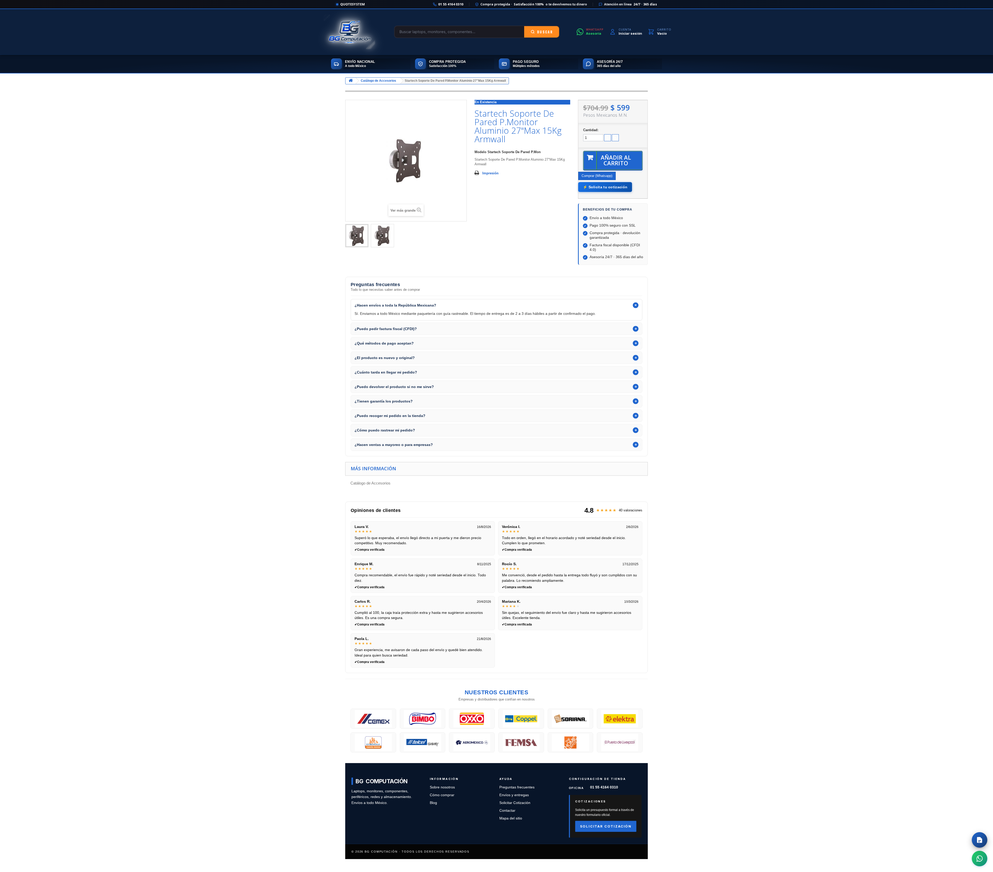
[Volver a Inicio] (351, 81)
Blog (433, 803)
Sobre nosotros (442, 787)
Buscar (545, 31)
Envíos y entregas (514, 795)
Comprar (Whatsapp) (597, 176)
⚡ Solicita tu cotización (605, 187)
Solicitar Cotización (514, 803)
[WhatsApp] (979, 858)
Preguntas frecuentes (517, 787)
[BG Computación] (349, 32)
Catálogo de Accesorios (378, 81)
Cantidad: (590, 130)
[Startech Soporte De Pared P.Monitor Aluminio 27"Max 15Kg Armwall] (356, 235)
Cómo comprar (442, 795)
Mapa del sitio (510, 818)
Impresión (490, 173)
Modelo (480, 152)
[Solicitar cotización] (979, 840)
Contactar (507, 811)
